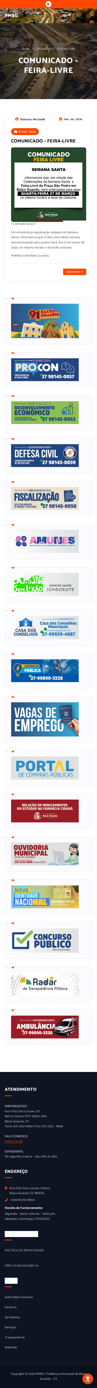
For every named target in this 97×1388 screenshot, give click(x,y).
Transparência (15, 1337)
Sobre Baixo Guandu (19, 1297)
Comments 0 (74, 271)
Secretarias (12, 1317)
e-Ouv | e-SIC (14, 1141)
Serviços (10, 1327)
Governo (11, 1307)
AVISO (22, 131)
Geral (32, 131)
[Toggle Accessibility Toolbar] (88, 1379)
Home (25, 49)
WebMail (11, 1347)
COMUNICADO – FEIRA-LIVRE (55, 49)
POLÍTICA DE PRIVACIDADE (24, 1250)
